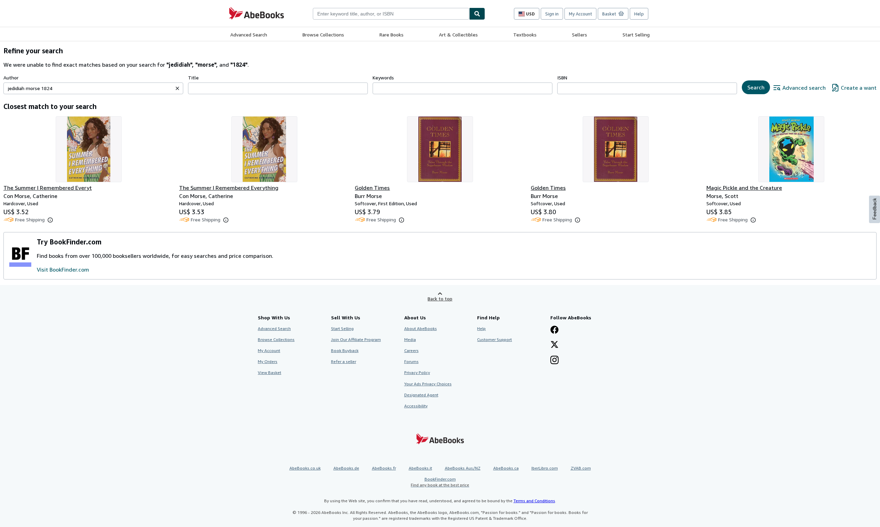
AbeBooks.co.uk (305, 468)
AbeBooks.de (346, 468)
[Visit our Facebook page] (554, 330)
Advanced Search (248, 34)
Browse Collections (323, 34)
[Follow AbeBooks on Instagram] (554, 360)
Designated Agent (421, 394)
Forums (411, 361)
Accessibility (416, 405)
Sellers (579, 34)
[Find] (477, 14)
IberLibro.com (544, 468)
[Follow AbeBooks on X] (554, 345)
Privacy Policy (417, 372)
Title (193, 77)
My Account (580, 14)
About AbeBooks (420, 328)
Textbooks (525, 34)
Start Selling (636, 34)
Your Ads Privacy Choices (428, 383)
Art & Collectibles (458, 34)
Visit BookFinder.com (63, 269)
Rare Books (392, 34)
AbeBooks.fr (384, 468)
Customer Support (494, 339)
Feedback (874, 209)
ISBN (562, 77)
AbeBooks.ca (506, 468)
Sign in (552, 14)
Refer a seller (343, 361)
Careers (411, 350)
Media (410, 339)
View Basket (269, 372)
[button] (177, 88)
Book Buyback (345, 350)
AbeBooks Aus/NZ (463, 468)
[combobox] (391, 14)
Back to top (440, 298)
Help (639, 14)
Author (11, 77)
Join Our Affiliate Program (356, 339)
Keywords (383, 77)
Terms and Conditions (534, 500)
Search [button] (755, 87)
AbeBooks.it (420, 468)
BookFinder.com (440, 481)
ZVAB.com (581, 468)
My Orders (267, 361)
